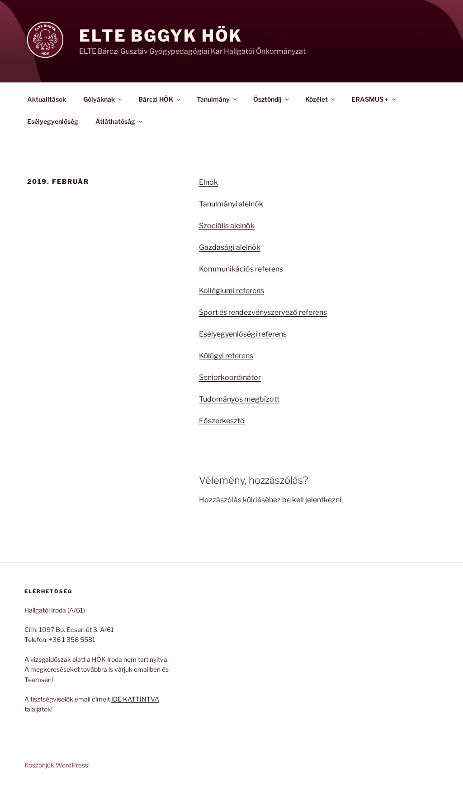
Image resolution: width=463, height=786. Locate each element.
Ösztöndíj (267, 99)
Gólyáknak (99, 99)
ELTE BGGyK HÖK (160, 36)
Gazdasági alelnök (229, 247)
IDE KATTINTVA (135, 699)
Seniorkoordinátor (230, 377)
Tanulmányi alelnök (231, 204)
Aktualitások (46, 99)
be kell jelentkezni (311, 500)
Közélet (316, 99)
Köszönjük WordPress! (57, 765)
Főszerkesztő (222, 420)
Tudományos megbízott (239, 399)
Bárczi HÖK (155, 99)
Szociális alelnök (227, 225)
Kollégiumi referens (231, 290)
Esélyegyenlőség (52, 121)
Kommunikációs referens (241, 269)
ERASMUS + (369, 99)
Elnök (208, 182)
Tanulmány (213, 99)
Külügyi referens (226, 355)
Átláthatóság (115, 121)
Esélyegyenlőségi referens (243, 334)
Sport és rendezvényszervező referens (263, 312)
